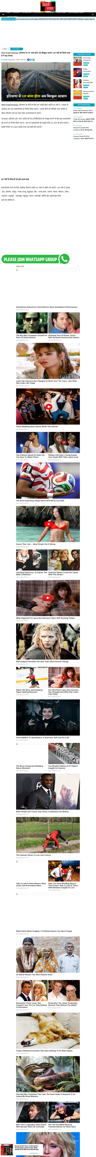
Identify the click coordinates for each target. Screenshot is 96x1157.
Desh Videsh (38, 12)
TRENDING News (84, 54)
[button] (3, 14)
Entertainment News (76, 12)
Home (8, 12)
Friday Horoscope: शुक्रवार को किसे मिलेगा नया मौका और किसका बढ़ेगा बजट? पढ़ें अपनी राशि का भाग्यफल (83, 121)
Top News (16, 12)
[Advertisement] (48, 34)
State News (50, 12)
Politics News (12, 16)
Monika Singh (7, 59)
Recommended (84, 105)
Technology (27, 12)
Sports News (61, 12)
